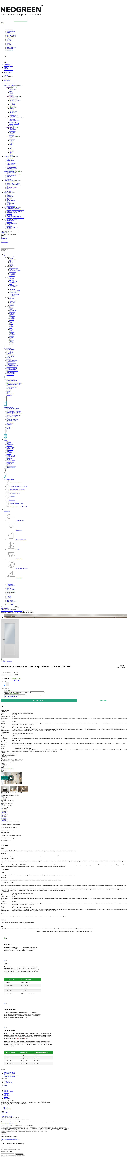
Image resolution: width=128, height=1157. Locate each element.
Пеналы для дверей (11, 175)
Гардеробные (10, 196)
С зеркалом (9, 159)
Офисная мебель (11, 200)
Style (10, 145)
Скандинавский (13, 115)
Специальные (10, 188)
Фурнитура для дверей (9, 1076)
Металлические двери (9, 1073)
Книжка (9, 176)
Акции (8, 32)
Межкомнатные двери (9, 85)
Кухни (8, 194)
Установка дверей (11, 31)
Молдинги (9, 214)
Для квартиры (10, 157)
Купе (8, 177)
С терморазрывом (11, 163)
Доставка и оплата (11, 35)
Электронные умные (12, 165)
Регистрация (10, 50)
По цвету (9, 87)
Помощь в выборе (16, 678)
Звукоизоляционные (12, 187)
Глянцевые (12, 132)
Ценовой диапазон (11, 117)
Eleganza (11, 143)
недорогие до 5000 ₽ (14, 120)
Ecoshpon (11, 141)
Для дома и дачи (13, 97)
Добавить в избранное (6, 661)
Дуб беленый (12, 89)
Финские (11, 133)
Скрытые (11, 128)
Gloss (10, 144)
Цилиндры (9, 226)
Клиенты (6, 68)
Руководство (10, 46)
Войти (6, 1107)
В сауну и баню (13, 99)
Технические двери (8, 180)
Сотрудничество (11, 38)
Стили (8, 107)
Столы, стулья (10, 203)
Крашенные (12, 131)
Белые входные (10, 160)
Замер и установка (11, 47)
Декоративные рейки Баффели (14, 211)
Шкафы (8, 202)
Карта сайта (7, 1095)
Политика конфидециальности (8, 1123)
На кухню (12, 105)
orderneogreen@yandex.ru (7, 1116)
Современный (13, 111)
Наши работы (10, 33)
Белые (11, 88)
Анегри (11, 95)
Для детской (12, 101)
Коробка (6, 690)
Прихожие (9, 198)
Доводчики (9, 228)
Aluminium (12, 139)
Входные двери (7, 156)
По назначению (10, 96)
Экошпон (11, 135)
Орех (10, 91)
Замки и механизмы (12, 223)
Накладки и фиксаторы (12, 227)
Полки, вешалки (11, 206)
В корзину (103, 700)
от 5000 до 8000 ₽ (13, 122)
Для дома (9, 161)
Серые (11, 93)
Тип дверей (9, 127)
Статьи (5, 1084)
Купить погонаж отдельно (10, 696)
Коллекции (9, 136)
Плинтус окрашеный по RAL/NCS (15, 218)
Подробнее (3, 810)
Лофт (10, 113)
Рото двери (9, 179)
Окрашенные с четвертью (13, 183)
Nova (10, 148)
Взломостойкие (10, 164)
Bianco (11, 153)
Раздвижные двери (11, 172)
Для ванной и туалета (14, 100)
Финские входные (11, 167)
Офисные (9, 191)
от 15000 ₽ (12, 125)
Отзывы (9, 42)
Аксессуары (7, 219)
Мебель (5, 192)
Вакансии (9, 43)
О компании (10, 29)
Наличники (9, 215)
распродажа (12, 119)
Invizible (11, 140)
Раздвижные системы (9, 171)
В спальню (12, 104)
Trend (10, 147)
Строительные (10, 169)
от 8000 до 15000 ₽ (14, 124)
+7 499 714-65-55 (5, 232)
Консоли (9, 204)
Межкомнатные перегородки (14, 173)
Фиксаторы (9, 222)
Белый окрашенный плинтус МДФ (15, 210)
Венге (11, 92)
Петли (8, 224)
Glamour (11, 151)
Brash (10, 137)
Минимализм (12, 116)
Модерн (11, 109)
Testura (11, 155)
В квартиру (12, 103)
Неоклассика (12, 112)
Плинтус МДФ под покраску (14, 216)
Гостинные (9, 195)
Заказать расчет (4, 242)
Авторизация (10, 48)
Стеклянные (12, 129)
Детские (9, 199)
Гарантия (9, 44)
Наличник (6, 693)
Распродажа (10, 40)
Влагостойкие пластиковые (13, 184)
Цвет (5, 681)
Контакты (9, 39)
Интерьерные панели (12, 212)
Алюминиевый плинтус (13, 208)
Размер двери (7, 678)
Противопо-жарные (12, 168)
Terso (10, 152)
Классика (11, 108)
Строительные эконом (12, 181)
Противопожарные (11, 186)
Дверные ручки (10, 220)
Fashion (11, 149)
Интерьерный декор (9, 207)
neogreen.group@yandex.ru (7, 768)
